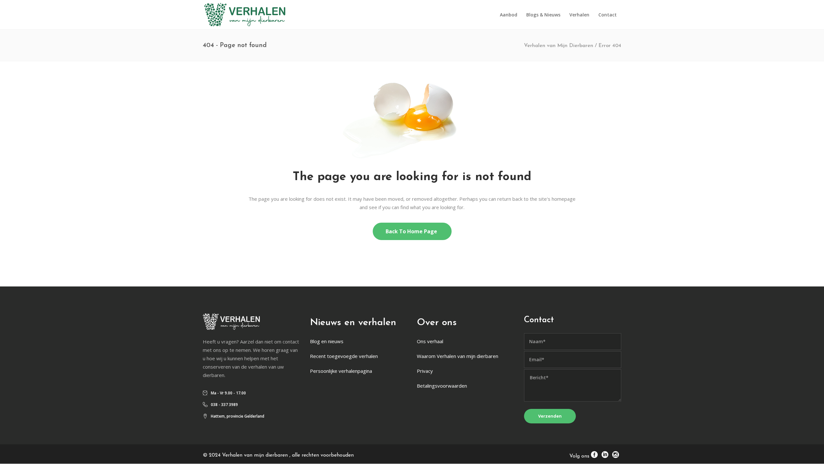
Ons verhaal (430, 341)
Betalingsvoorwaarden (442, 385)
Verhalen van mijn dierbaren (255, 455)
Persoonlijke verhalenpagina (341, 371)
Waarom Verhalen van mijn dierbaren (457, 356)
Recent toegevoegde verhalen (344, 356)
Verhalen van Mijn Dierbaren (558, 45)
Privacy (425, 371)
